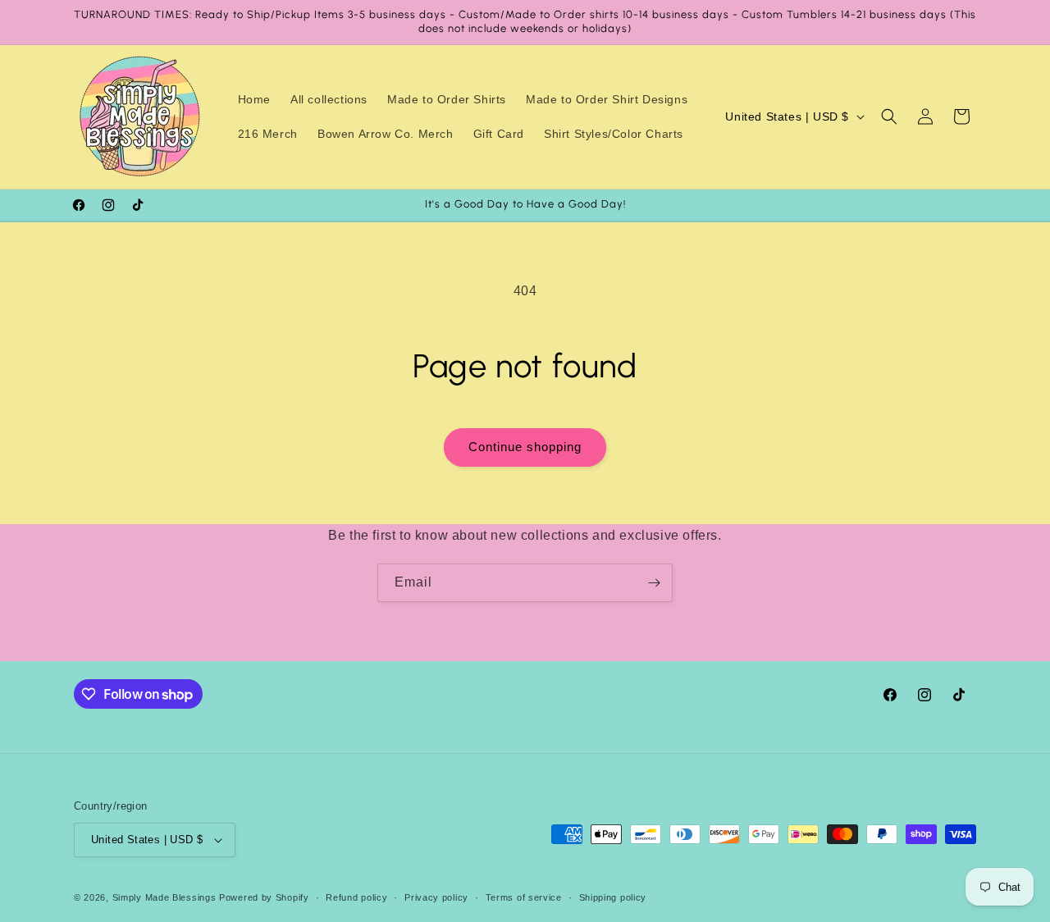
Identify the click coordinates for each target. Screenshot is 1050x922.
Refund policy (356, 897)
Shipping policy (613, 897)
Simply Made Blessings (164, 897)
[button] (889, 116)
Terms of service (524, 897)
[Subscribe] (654, 583)
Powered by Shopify (264, 897)
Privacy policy (436, 897)
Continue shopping (525, 447)
